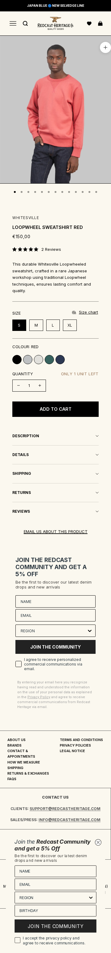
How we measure (23, 762)
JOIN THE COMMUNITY (55, 647)
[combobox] (54, 631)
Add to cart (56, 409)
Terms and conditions (81, 740)
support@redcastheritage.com (65, 808)
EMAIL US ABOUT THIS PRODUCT (56, 531)
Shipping (15, 768)
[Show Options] (90, 631)
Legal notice (72, 751)
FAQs (11, 779)
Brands (14, 745)
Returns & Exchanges (28, 773)
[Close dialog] (98, 842)
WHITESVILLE (25, 217)
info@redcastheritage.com (70, 819)
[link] (36, 249)
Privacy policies (75, 745)
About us (16, 740)
